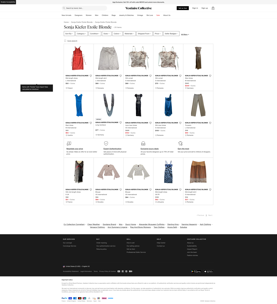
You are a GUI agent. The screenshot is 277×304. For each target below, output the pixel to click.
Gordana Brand (109, 224)
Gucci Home (130, 224)
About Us (166, 15)
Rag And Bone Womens (140, 227)
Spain (95, 301)
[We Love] (155, 15)
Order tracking (101, 243)
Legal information (86, 271)
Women (89, 15)
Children (105, 15)
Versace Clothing (97, 227)
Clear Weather (93, 224)
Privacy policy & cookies (107, 271)
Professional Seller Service (136, 252)
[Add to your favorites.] (90, 76)
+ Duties (72, 83)
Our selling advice (133, 246)
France (64, 301)
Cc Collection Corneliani (74, 224)
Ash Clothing (205, 224)
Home (66, 22)
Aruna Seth (172, 227)
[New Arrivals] (73, 15)
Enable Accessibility (8, 2)
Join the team (192, 252)
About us (190, 243)
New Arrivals (66, 15)
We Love (150, 15)
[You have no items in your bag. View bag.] (213, 8)
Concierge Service (69, 246)
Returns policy (101, 249)
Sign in (195, 8)
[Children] (110, 15)
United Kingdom (71, 301)
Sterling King (173, 224)
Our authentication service (105, 246)
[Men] (100, 15)
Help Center (161, 243)
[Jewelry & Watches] (135, 15)
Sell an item (183, 8)
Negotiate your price (74, 148)
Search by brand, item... (74, 8)
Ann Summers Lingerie (117, 227)
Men (96, 15)
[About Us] (172, 15)
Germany (89, 301)
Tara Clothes (159, 227)
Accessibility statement (71, 271)
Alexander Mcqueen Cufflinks (151, 224)
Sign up (204, 8)
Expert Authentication (112, 148)
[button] (213, 8)
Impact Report (192, 249)
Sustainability (192, 246)
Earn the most (183, 148)
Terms (96, 271)
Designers (78, 15)
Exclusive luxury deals (150, 148)
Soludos (183, 227)
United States (81, 301)
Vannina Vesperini (189, 224)
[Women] (93, 15)
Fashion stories (192, 255)
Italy (99, 301)
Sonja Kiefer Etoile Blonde (82, 22)
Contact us (161, 246)
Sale (158, 15)
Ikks (120, 224)
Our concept (67, 243)
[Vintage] (145, 15)
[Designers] (84, 15)
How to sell (130, 243)
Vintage (140, 15)
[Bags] (117, 15)
